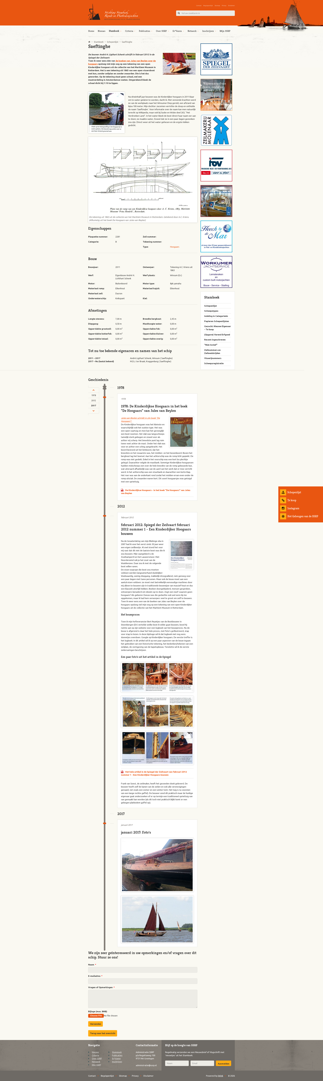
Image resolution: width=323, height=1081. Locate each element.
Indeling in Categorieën (216, 316)
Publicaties (144, 30)
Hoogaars (174, 247)
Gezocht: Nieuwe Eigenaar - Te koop (217, 328)
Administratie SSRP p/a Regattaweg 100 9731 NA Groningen (145, 1055)
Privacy (224, 5)
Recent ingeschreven (215, 339)
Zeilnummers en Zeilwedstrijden (212, 351)
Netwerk (192, 30)
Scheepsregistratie (214, 363)
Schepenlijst (294, 492)
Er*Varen (177, 30)
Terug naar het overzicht (102, 1033)
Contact (198, 5)
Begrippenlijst (208, 5)
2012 (93, 400)
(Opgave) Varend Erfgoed (217, 334)
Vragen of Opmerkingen (101, 987)
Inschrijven (208, 30)
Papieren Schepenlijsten (216, 321)
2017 (93, 405)
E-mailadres (95, 976)
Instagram (293, 508)
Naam (92, 964)
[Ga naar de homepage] (114, 12)
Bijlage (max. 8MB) (97, 1011)
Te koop (291, 500)
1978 (93, 395)
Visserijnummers (212, 358)
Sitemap (217, 5)
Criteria (129, 30)
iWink (220, 1076)
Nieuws (101, 30)
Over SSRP (161, 30)
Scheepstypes (211, 311)
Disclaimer (231, 5)
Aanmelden (223, 1063)
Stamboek (114, 30)
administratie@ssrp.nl (146, 1065)
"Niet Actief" (210, 345)
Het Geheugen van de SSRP (302, 516)
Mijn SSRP (225, 30)
